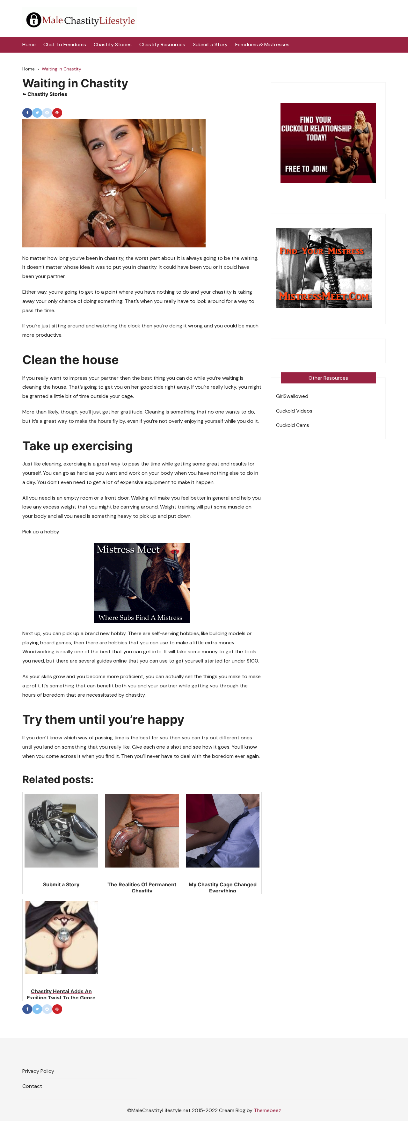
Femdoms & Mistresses (262, 44)
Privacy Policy (38, 1071)
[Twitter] (37, 113)
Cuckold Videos (294, 410)
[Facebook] (27, 113)
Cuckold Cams (292, 425)
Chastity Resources (162, 44)
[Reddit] (47, 113)
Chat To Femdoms (64, 44)
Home (29, 44)
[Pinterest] (57, 113)
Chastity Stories (113, 44)
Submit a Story (210, 44)
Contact (32, 1086)
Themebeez (267, 1110)
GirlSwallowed (292, 396)
